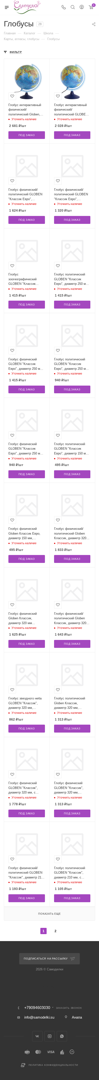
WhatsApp (62, 1036)
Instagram (49, 1036)
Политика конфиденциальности (53, 1065)
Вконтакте (37, 1036)
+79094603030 (37, 1008)
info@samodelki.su (39, 1017)
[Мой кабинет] (82, 8)
